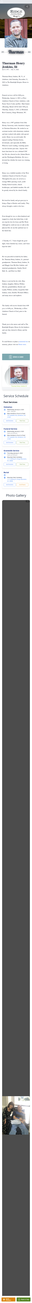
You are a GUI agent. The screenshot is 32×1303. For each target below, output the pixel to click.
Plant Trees (22, 420)
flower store (22, 344)
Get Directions (9, 420)
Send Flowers (22, 484)
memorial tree (23, 341)
